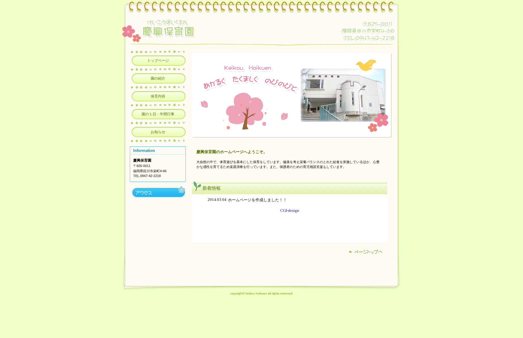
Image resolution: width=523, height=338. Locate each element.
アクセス (158, 192)
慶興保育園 (208, 28)
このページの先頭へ (367, 252)
